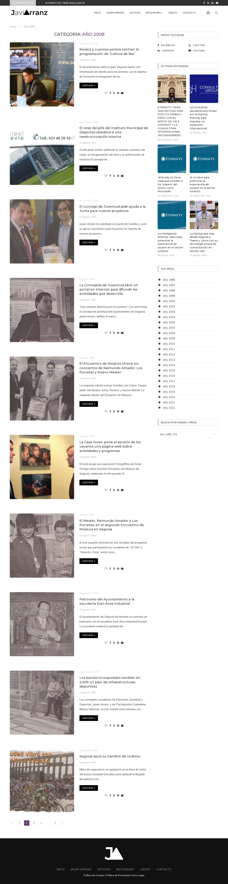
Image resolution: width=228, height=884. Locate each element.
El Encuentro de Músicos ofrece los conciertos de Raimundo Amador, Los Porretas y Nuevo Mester (110, 368)
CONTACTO (189, 12)
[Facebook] (204, 3)
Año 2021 (169, 402)
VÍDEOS (173, 12)
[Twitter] (208, 3)
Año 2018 (169, 386)
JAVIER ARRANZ (115, 12)
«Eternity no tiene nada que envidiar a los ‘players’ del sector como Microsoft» (170, 184)
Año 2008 (169, 333)
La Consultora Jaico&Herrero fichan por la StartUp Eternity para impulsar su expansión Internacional (203, 118)
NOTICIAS (135, 12)
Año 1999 (169, 295)
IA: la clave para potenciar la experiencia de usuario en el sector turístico (202, 184)
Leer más (87, 85)
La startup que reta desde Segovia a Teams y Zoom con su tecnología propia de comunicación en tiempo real (204, 242)
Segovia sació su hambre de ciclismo (109, 756)
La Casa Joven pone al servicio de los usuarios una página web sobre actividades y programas (110, 446)
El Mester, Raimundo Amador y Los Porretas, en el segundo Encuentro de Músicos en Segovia (111, 525)
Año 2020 (169, 397)
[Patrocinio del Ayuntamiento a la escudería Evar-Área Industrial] (42, 624)
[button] (38, 3)
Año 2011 (169, 349)
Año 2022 (169, 407)
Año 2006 (169, 322)
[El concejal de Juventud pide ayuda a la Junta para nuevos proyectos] (42, 231)
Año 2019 (169, 391)
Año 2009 (169, 338)
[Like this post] (106, 93)
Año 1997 (169, 285)
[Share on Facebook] (110, 93)
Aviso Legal (137, 875)
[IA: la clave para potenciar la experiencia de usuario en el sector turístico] (204, 159)
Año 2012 (169, 354)
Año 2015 (169, 370)
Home (13, 26)
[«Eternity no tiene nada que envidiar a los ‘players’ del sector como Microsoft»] (172, 159)
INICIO (97, 12)
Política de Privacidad (118, 875)
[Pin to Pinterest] (118, 93)
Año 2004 (169, 311)
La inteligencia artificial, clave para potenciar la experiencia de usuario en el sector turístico (170, 242)
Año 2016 (169, 375)
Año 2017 (169, 381)
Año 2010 (169, 343)
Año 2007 (169, 327)
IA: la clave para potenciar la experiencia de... (74, 3)
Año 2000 (169, 301)
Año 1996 (169, 279)
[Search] (216, 13)
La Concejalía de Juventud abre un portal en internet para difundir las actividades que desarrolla (108, 289)
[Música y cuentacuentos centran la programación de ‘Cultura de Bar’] (42, 74)
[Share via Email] (122, 93)
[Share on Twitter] (114, 93)
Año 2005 (169, 317)
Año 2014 (169, 365)
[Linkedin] (213, 3)
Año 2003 (169, 306)
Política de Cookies (94, 875)
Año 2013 (169, 359)
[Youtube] (217, 3)
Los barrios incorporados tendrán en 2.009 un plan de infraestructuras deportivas (109, 682)
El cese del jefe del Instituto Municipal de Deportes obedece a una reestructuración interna (113, 132)
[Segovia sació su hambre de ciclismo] (42, 781)
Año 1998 (169, 290)
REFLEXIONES (153, 12)
